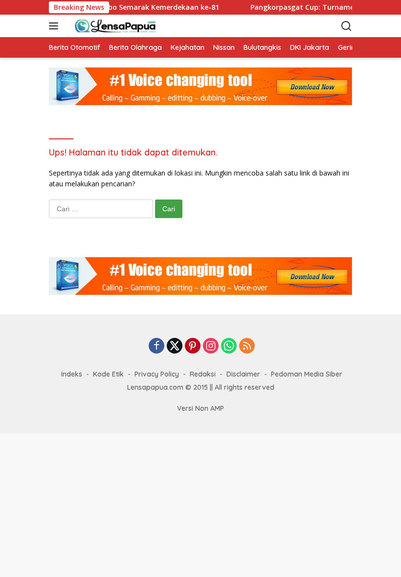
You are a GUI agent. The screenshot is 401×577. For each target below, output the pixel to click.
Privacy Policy (156, 374)
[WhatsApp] (229, 346)
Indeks (71, 374)
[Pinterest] (192, 346)
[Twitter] (174, 346)
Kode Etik (108, 374)
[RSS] (247, 346)
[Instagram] (211, 346)
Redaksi (203, 374)
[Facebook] (156, 346)
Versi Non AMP (200, 408)
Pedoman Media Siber (306, 374)
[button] (55, 26)
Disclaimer (243, 374)
